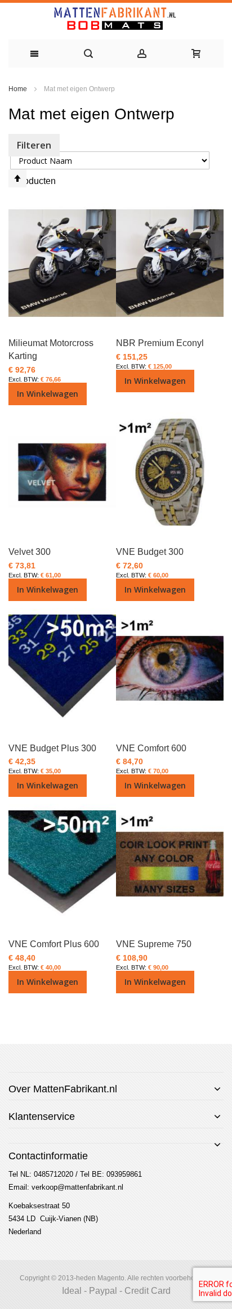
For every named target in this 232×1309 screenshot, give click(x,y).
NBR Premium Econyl (160, 343)
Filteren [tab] (34, 145)
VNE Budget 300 (150, 552)
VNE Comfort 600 (151, 748)
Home (18, 89)
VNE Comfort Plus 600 (53, 944)
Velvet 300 (29, 552)
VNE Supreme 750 (153, 944)
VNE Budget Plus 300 (52, 748)
